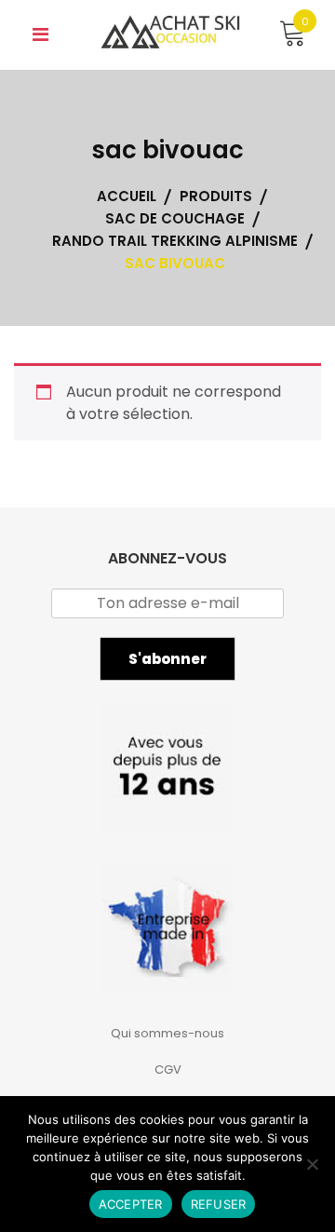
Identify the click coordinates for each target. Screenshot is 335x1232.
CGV (167, 1069)
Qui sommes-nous (167, 1033)
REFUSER (219, 1204)
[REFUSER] (311, 1164)
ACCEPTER (131, 1204)
